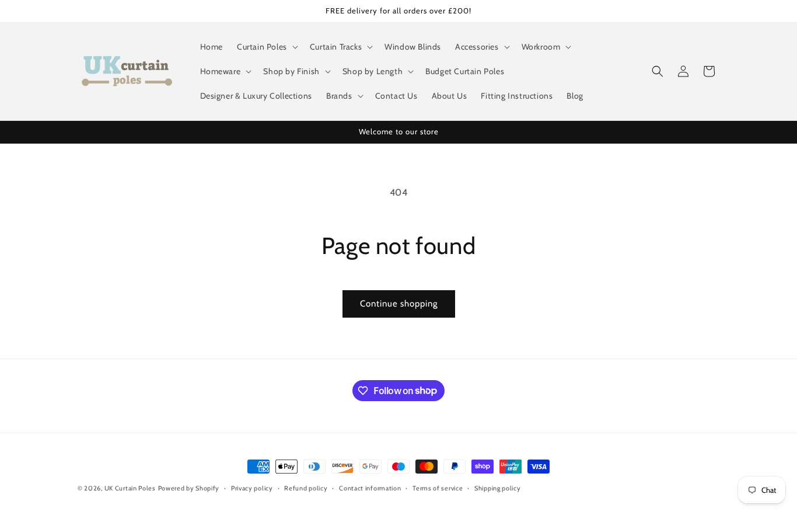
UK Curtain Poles (130, 488)
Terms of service (438, 487)
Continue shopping (399, 303)
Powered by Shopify (189, 488)
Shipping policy (497, 487)
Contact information (370, 487)
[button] (266, 46)
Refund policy (305, 487)
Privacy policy (252, 487)
